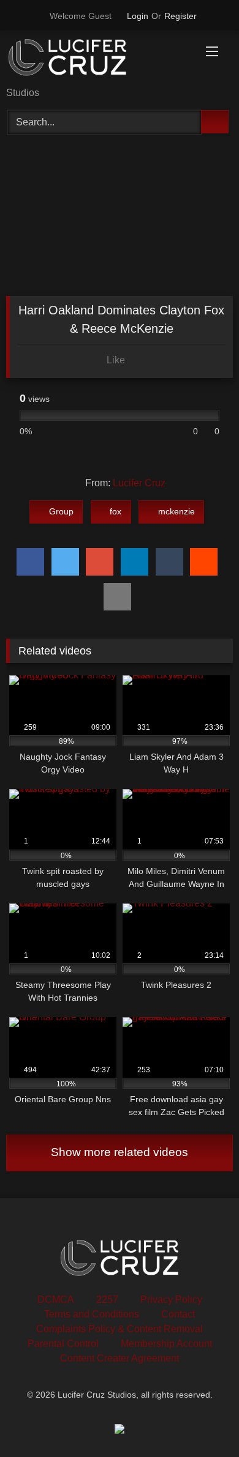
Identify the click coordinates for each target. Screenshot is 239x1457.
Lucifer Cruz (139, 483)
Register (180, 16)
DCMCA (55, 1299)
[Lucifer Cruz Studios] (98, 60)
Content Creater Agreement (119, 1358)
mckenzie (176, 511)
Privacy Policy (171, 1299)
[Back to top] (202, 1421)
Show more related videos (119, 1152)
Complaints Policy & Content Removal (119, 1329)
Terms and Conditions (91, 1314)
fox (115, 511)
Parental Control (63, 1343)
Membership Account (166, 1343)
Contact (178, 1314)
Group (61, 511)
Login (137, 16)
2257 (107, 1299)
